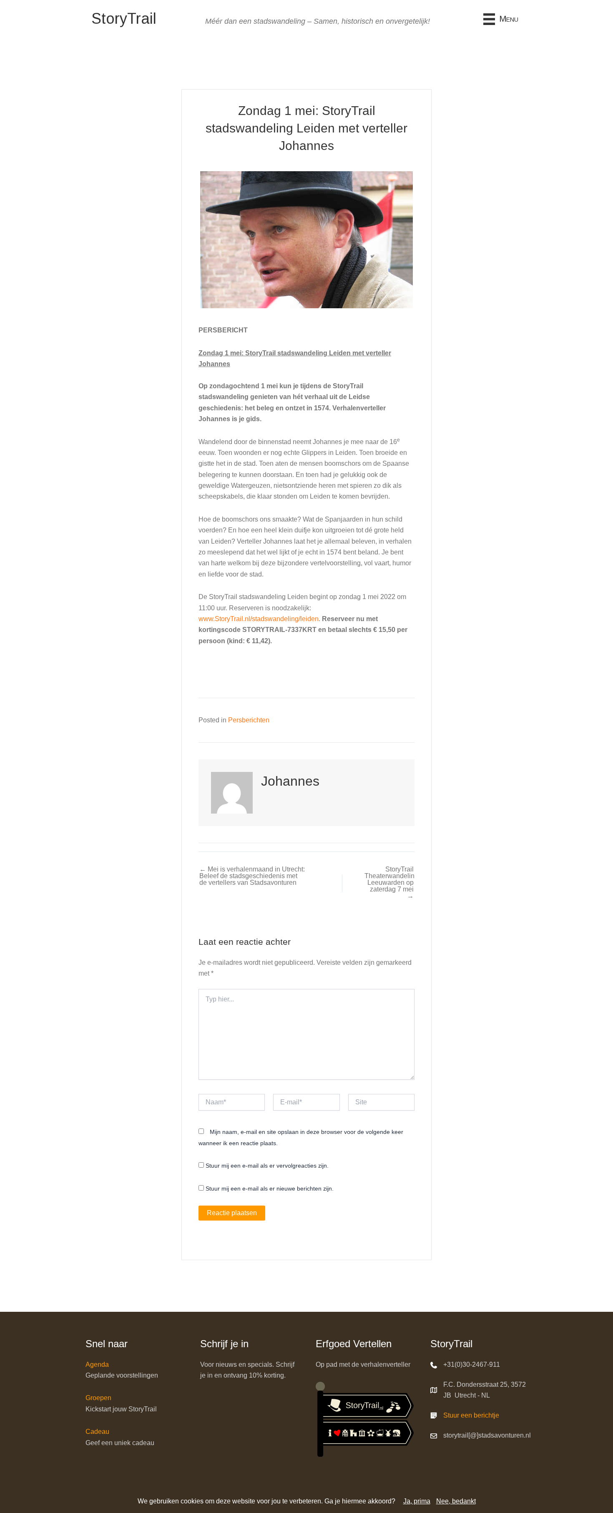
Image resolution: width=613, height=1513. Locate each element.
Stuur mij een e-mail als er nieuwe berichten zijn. (270, 1188)
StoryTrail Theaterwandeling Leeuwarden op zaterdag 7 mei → (389, 882)
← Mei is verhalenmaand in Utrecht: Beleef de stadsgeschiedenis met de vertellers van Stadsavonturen (252, 876)
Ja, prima (416, 1501)
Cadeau (97, 1431)
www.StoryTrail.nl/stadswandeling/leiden (258, 618)
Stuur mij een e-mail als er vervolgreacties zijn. (267, 1165)
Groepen (98, 1397)
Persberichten (248, 720)
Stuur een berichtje (471, 1415)
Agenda (97, 1364)
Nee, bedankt (456, 1501)
